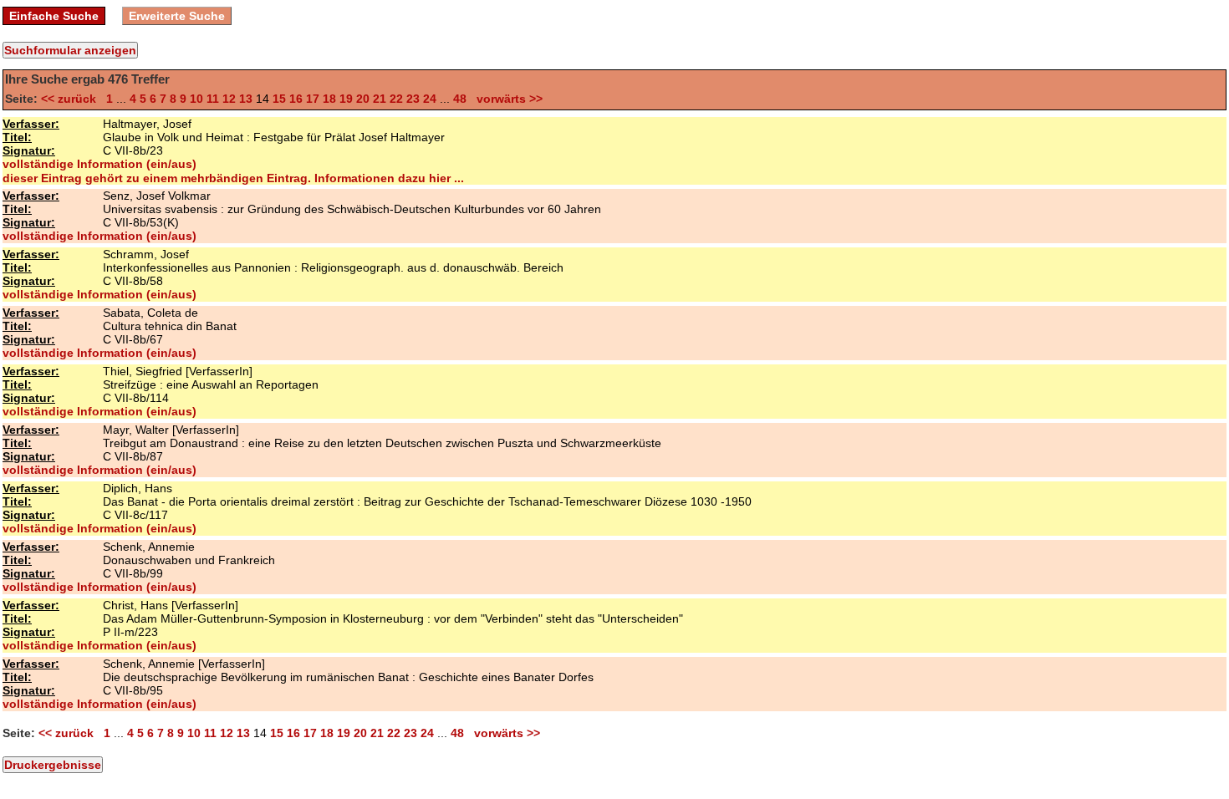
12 (229, 98)
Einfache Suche (54, 16)
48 (460, 98)
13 (245, 98)
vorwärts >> (506, 98)
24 (429, 98)
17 (312, 98)
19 (346, 98)
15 (279, 98)
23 (413, 98)
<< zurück (72, 98)
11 (213, 98)
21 (379, 98)
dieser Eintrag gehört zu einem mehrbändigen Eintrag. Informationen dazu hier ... (233, 178)
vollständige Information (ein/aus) (99, 163)
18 (329, 98)
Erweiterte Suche (177, 16)
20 (363, 98)
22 (396, 98)
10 (196, 98)
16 (296, 98)
